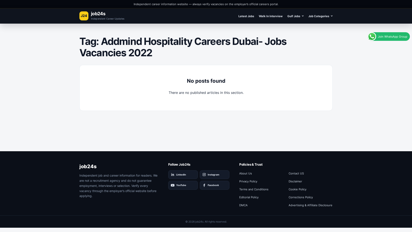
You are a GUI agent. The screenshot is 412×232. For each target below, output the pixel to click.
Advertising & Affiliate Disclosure (310, 205)
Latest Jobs (246, 16)
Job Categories (318, 16)
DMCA (243, 205)
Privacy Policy (248, 181)
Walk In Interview (271, 16)
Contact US (296, 173)
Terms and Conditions (253, 189)
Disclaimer (295, 181)
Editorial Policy (249, 197)
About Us (245, 173)
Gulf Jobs (293, 16)
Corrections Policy (301, 197)
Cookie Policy (297, 189)
